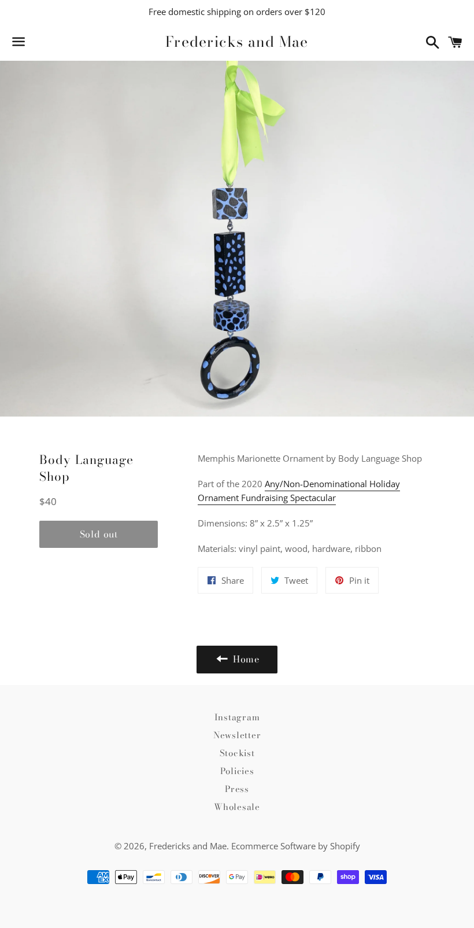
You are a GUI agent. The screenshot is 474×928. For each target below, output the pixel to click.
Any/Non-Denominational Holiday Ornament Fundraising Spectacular (299, 490)
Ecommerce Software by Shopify (295, 846)
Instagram (237, 717)
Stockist (237, 753)
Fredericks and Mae (237, 42)
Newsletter (237, 735)
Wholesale (237, 806)
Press (237, 789)
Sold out (99, 534)
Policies (237, 771)
